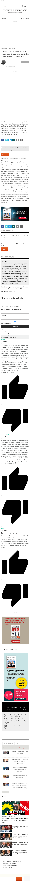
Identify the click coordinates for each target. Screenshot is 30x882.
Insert (19, 879)
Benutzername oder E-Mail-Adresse (11, 309)
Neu (17, 743)
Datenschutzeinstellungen (10, 865)
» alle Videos (26, 796)
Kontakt (9, 861)
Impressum (5, 863)
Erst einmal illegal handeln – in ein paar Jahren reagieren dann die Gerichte (19, 836)
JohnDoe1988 (14, 534)
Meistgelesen (8, 743)
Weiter (4, 249)
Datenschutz (13, 863)
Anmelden (5, 306)
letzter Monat (19, 748)
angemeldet (11, 287)
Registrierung (14, 306)
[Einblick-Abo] (15, 671)
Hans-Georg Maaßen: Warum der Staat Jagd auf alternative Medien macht (19, 844)
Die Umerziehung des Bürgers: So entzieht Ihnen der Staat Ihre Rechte (19, 852)
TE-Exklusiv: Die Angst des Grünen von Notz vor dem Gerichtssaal (19, 761)
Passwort (3, 315)
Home (4, 861)
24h (3, 748)
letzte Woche (10, 748)
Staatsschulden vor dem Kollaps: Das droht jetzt (19, 827)
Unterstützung (17, 861)
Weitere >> (6, 792)
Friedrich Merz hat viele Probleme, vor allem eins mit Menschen (20, 769)
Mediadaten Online (7, 867)
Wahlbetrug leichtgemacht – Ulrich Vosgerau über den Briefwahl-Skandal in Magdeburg (20, 785)
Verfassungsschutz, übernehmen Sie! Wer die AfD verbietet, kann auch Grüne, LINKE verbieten (15, 820)
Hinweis (16, 283)
